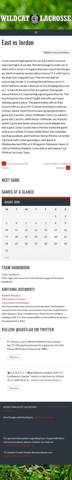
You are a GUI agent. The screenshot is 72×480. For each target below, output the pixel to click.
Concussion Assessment (15, 302)
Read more (14, 357)
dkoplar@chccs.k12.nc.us (17, 455)
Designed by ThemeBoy (13, 470)
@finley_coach (18, 341)
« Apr (6, 257)
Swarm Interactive (44, 417)
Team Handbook (11, 274)
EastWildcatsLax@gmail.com (18, 445)
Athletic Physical (11, 295)
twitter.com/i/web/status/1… (47, 379)
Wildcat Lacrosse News (56, 52)
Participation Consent (14, 299)
